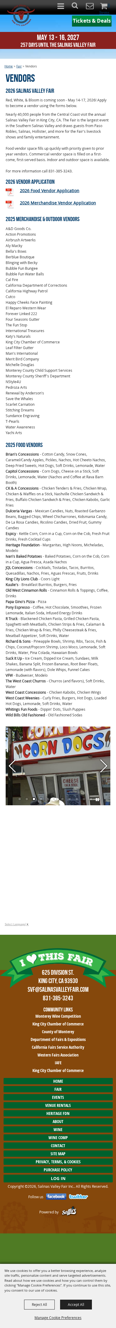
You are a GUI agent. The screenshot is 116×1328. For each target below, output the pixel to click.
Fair (19, 66)
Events (58, 1097)
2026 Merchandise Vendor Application (58, 203)
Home (8, 66)
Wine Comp (58, 1137)
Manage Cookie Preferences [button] (58, 1317)
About (58, 1121)
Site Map (58, 1153)
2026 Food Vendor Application (49, 190)
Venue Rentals (58, 1105)
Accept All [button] (76, 1304)
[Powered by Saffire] (69, 1212)
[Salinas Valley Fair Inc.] (21, 15)
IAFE (58, 1062)
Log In (58, 1178)
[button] (78, 7)
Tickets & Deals (92, 20)
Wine (58, 1129)
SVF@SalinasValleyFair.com (58, 989)
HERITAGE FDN (58, 1113)
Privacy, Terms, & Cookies (58, 1161)
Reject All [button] (39, 1304)
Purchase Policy (58, 1170)
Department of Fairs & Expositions (58, 1039)
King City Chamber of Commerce (58, 1024)
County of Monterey (58, 1031)
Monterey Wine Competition (58, 1016)
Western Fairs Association (58, 1055)
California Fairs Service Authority (58, 1047)
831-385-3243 (58, 998)
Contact (58, 1145)
